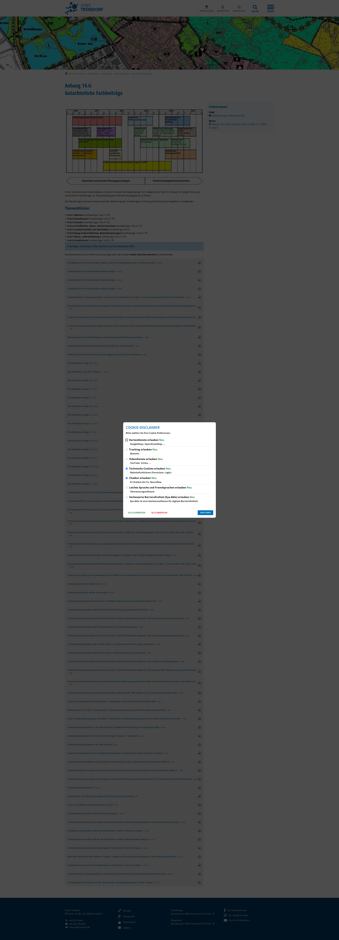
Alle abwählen (159, 512)
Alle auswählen (136, 512)
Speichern (205, 512)
